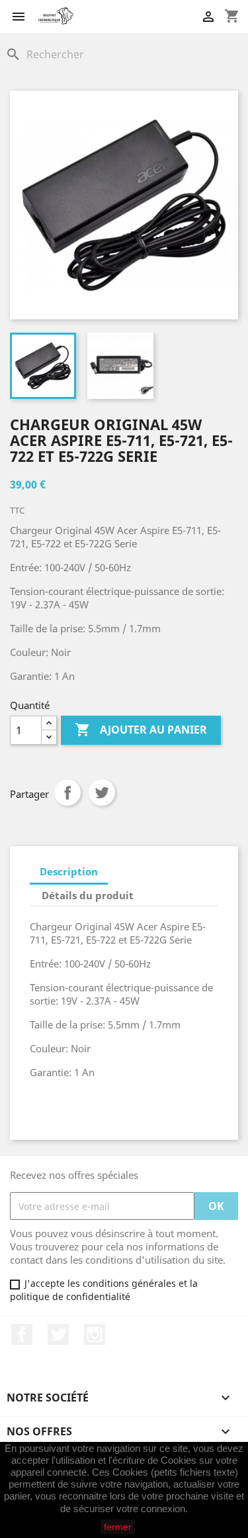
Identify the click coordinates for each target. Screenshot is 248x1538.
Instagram (94, 1334)
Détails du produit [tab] (88, 895)
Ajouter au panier (141, 730)
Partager (67, 792)
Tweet (102, 792)
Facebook (21, 1334)
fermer (118, 1526)
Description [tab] (69, 871)
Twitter (58, 1334)
